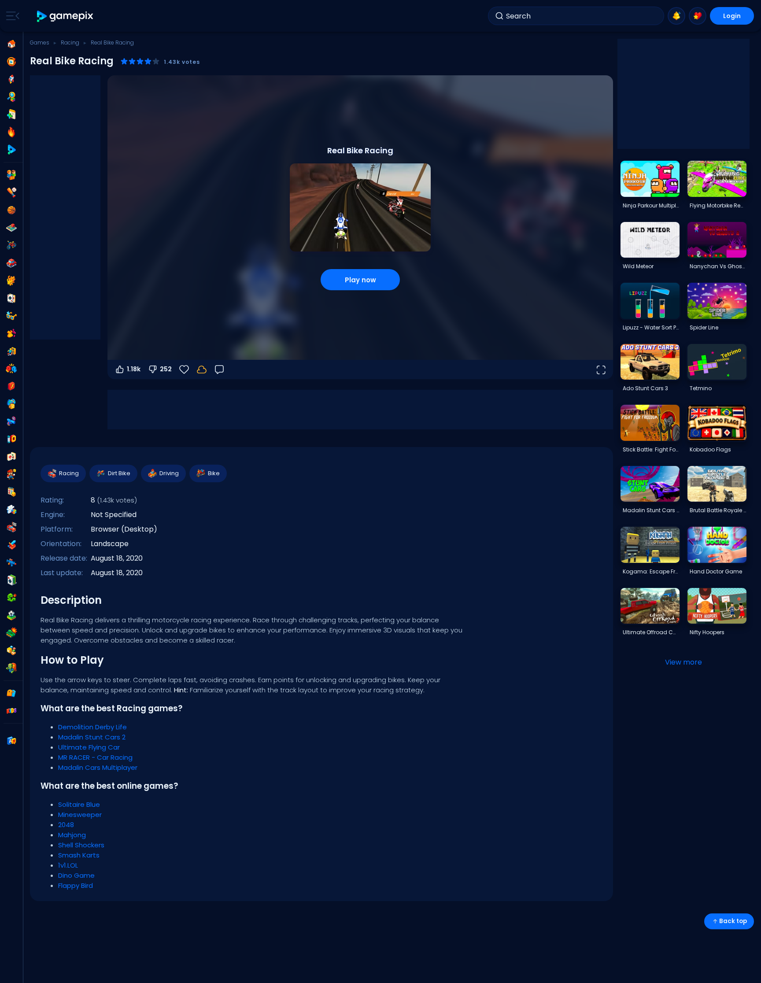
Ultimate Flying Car (89, 747)
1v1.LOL (68, 865)
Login (732, 15)
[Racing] (11, 527)
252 (166, 369)
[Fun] (11, 404)
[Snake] (11, 597)
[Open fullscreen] (600, 369)
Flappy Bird (75, 885)
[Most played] (11, 79)
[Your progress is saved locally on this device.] (201, 369)
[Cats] (11, 280)
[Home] (11, 44)
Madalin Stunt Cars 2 (92, 737)
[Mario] (11, 474)
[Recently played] (11, 61)
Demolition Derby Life (92, 727)
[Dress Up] (11, 333)
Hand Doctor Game (716, 571)
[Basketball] (11, 210)
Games (39, 42)
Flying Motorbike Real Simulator (718, 205)
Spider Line (704, 327)
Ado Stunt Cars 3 (645, 388)
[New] (11, 114)
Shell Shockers (81, 845)
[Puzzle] (11, 509)
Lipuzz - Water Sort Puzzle (651, 327)
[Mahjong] (11, 457)
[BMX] (11, 245)
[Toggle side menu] (11, 16)
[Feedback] (219, 369)
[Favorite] (697, 16)
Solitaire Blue (79, 804)
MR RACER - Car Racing (95, 757)
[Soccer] (11, 615)
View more (683, 662)
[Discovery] (11, 97)
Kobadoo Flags (710, 449)
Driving (169, 473)
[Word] (11, 650)
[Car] (11, 263)
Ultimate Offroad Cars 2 (651, 632)
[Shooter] (11, 562)
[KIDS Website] (11, 711)
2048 (66, 824)
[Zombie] (11, 668)
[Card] (11, 298)
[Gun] (11, 421)
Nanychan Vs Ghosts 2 (718, 266)
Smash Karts (79, 855)
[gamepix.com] (65, 16)
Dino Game (76, 875)
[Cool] (11, 316)
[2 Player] (11, 175)
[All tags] (11, 693)
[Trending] (11, 132)
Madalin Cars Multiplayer (97, 767)
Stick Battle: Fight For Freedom (651, 449)
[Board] (11, 228)
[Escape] (11, 351)
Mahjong (72, 834)
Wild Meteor (638, 266)
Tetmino (701, 388)
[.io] (11, 439)
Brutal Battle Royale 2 (718, 510)
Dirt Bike (119, 473)
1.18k (133, 369)
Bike (214, 473)
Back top (733, 921)
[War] (11, 633)
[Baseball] (11, 192)
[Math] (11, 492)
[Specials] (11, 150)
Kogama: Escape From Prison (651, 571)
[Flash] (11, 386)
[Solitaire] (11, 580)
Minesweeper (80, 814)
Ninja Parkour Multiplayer (651, 205)
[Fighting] (11, 368)
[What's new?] (676, 16)
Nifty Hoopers (707, 632)
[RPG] (11, 545)
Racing (70, 42)
